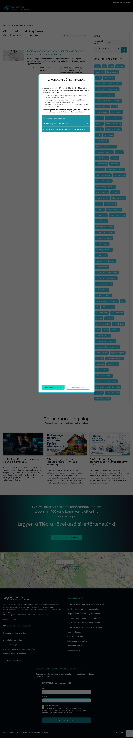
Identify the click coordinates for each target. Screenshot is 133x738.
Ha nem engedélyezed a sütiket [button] (56, 123)
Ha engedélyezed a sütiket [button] (54, 118)
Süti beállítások (78, 387)
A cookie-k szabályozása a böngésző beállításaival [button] (64, 129)
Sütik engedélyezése (53, 387)
